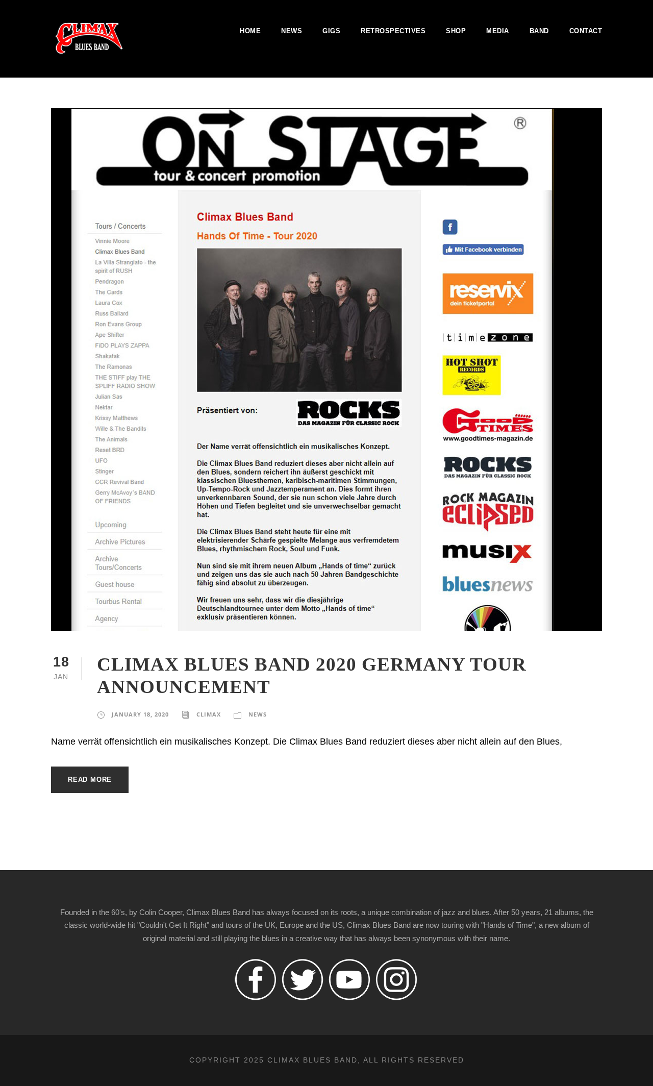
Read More (90, 779)
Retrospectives (393, 31)
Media (497, 31)
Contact (585, 31)
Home (250, 31)
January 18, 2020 (140, 714)
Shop (456, 31)
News (291, 31)
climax (208, 714)
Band (539, 31)
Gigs (331, 31)
